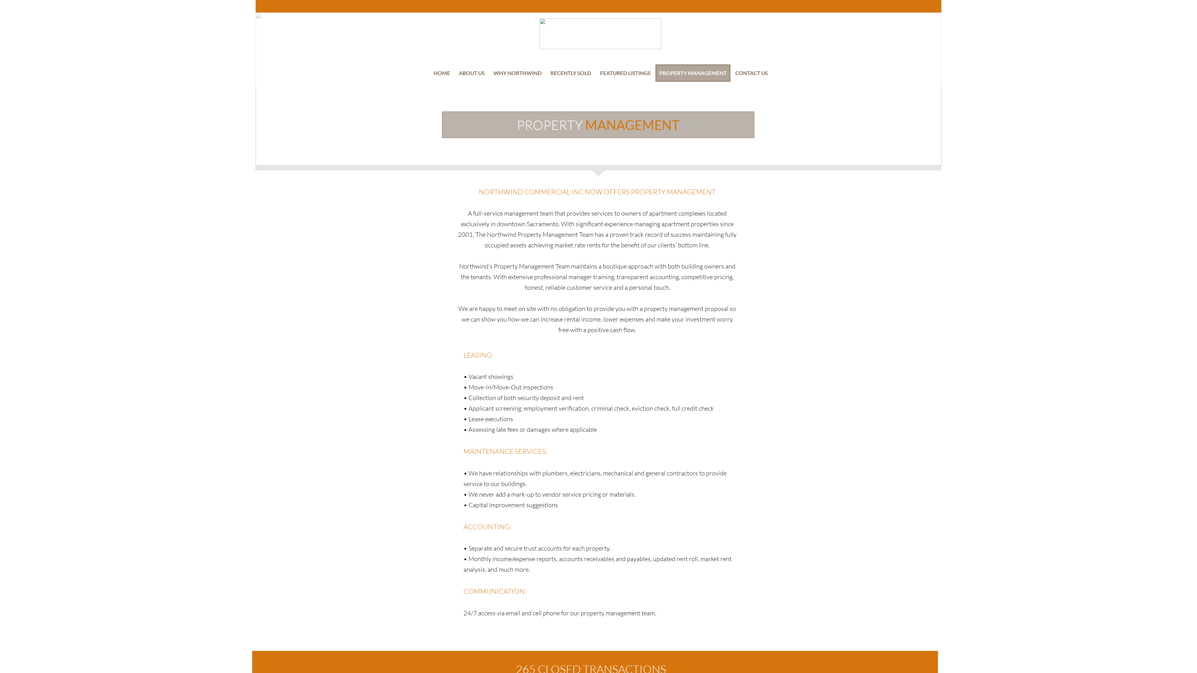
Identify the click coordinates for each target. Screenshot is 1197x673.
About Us (472, 73)
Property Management (693, 73)
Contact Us (751, 73)
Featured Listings (625, 73)
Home (442, 73)
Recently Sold (570, 73)
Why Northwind (517, 73)
